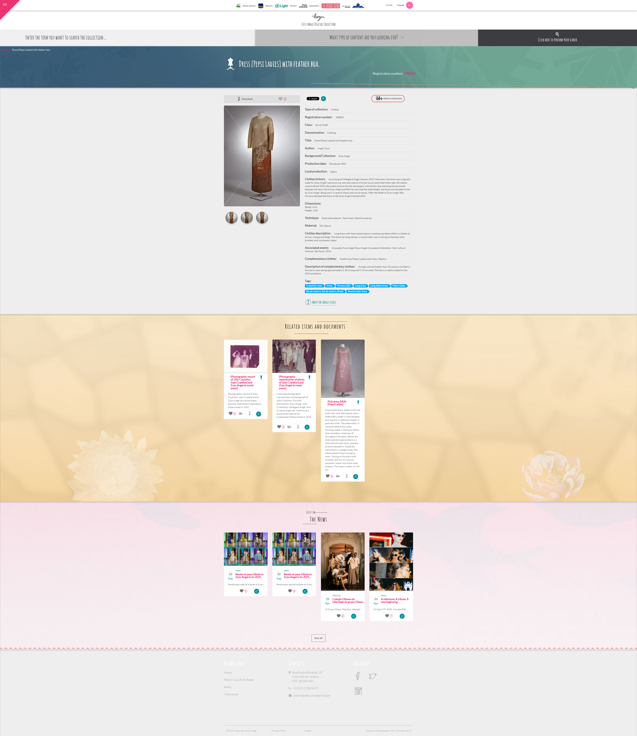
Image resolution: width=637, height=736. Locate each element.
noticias (336, 595)
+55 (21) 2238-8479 (305, 688)
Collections (231, 694)
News (227, 687)
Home (5, 49)
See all (318, 638)
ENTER (439, 172)
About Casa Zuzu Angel (239, 679)
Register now (449, 179)
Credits (308, 730)
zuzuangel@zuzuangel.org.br (311, 695)
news (238, 570)
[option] (262, 156)
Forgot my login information (439, 166)
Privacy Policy (279, 730)
